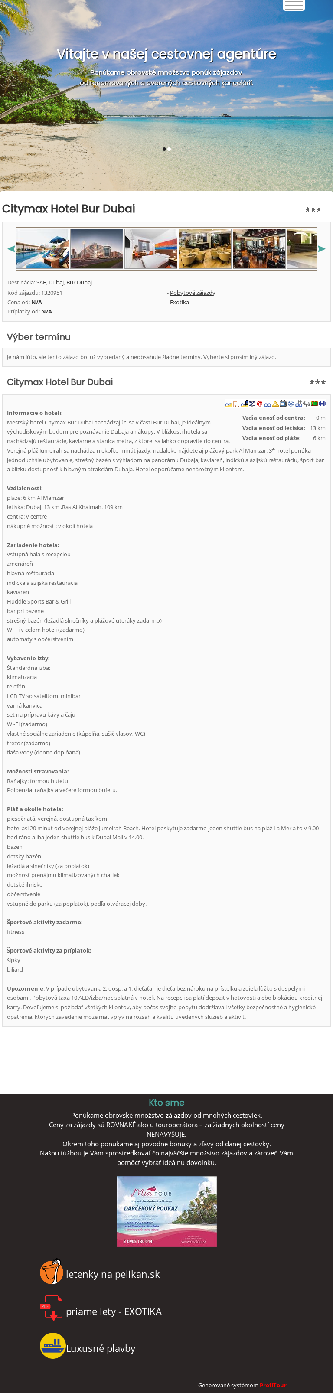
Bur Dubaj (79, 282)
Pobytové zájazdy (192, 293)
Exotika (179, 302)
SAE (41, 282)
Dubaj (56, 282)
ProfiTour (273, 1385)
